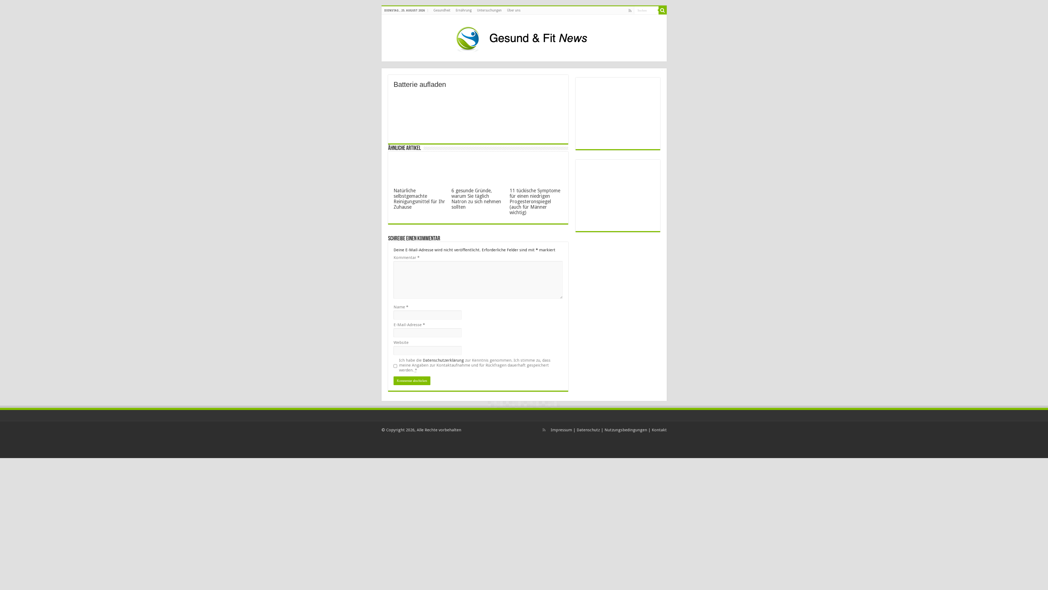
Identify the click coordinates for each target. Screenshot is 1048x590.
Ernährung (464, 10)
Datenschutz (588, 429)
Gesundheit (441, 10)
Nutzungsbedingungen (626, 429)
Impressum (561, 429)
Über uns (513, 10)
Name (401, 307)
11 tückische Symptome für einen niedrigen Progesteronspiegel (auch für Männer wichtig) (535, 201)
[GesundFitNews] (524, 38)
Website (401, 342)
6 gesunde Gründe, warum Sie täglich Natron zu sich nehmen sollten (476, 199)
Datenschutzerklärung (443, 360)
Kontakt (659, 429)
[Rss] (630, 10)
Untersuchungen (489, 10)
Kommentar (406, 257)
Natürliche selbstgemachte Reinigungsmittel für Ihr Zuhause (419, 199)
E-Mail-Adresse (409, 324)
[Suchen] (663, 10)
